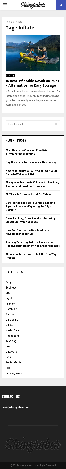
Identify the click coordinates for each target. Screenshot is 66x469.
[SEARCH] (56, 124)
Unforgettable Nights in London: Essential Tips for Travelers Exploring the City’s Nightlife (31, 206)
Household (12, 335)
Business (11, 287)
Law (8, 346)
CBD (8, 292)
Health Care (12, 330)
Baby (8, 282)
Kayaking (10, 76)
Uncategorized (14, 373)
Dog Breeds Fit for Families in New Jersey (31, 162)
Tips (8, 367)
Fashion (10, 303)
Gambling (11, 309)
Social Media (13, 362)
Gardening (12, 319)
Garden (10, 314)
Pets (8, 357)
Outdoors (11, 351)
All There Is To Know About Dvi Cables (28, 194)
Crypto (9, 298)
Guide (9, 324)
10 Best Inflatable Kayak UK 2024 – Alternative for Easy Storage (32, 83)
